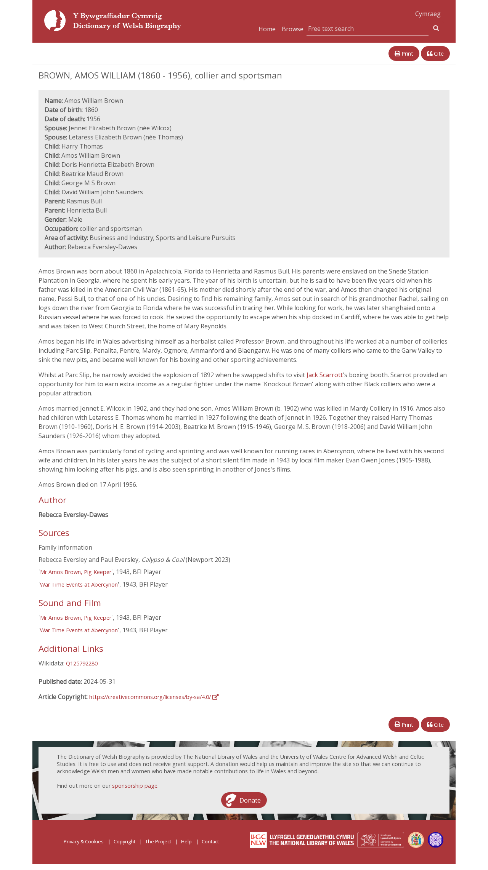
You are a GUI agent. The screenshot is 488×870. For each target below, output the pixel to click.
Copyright (124, 841)
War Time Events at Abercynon (79, 584)
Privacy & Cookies (84, 841)
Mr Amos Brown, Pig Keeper (75, 572)
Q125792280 (82, 663)
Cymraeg (428, 14)
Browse (292, 29)
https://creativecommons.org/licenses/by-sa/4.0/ (150, 696)
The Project (158, 841)
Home (267, 29)
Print (406, 53)
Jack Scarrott (325, 375)
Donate (250, 800)
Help (186, 841)
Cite (438, 53)
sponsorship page (134, 785)
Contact (210, 841)
